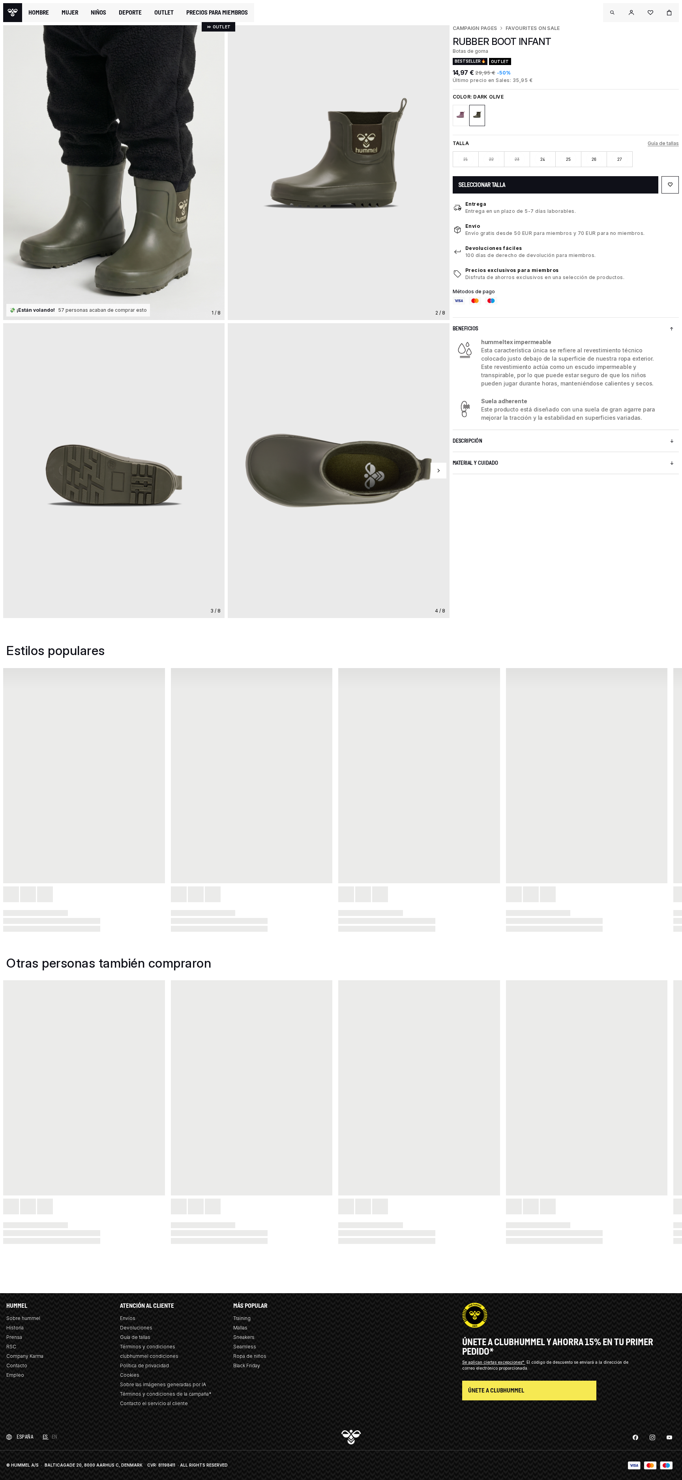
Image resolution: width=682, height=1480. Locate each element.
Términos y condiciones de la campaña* (166, 1394)
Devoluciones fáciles (493, 248)
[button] (612, 12)
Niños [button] (98, 12)
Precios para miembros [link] (217, 12)
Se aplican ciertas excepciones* (493, 1362)
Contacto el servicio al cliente (154, 1403)
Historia (15, 1328)
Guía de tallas (663, 143)
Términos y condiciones (147, 1347)
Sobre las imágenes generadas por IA (163, 1384)
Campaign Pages (475, 28)
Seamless (244, 1347)
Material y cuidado (475, 463)
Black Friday (246, 1365)
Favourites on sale (533, 28)
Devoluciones (136, 1328)
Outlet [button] (164, 12)
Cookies (129, 1375)
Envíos (127, 1318)
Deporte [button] (130, 12)
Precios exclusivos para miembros (512, 270)
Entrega (476, 204)
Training (242, 1318)
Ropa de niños (249, 1356)
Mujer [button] (70, 12)
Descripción (468, 441)
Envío (472, 226)
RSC (11, 1347)
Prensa (14, 1337)
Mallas (240, 1328)
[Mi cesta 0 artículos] (669, 12)
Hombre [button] (38, 12)
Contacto (16, 1365)
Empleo (15, 1375)
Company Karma (24, 1356)
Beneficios (465, 328)
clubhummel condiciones (149, 1356)
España (25, 1437)
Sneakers (244, 1337)
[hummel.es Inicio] (12, 12)
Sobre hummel (23, 1318)
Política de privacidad (144, 1365)
